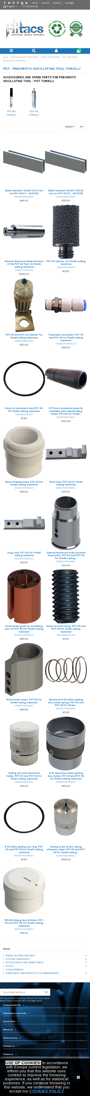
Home (35, 2)
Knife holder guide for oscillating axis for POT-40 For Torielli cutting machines (24, 629)
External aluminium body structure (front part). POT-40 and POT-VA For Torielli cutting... (66, 555)
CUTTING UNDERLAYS (18, 959)
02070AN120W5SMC (66, 267)
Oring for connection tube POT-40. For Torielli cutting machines (24, 410)
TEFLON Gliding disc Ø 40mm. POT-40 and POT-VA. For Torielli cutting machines (24, 923)
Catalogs (69, 2)
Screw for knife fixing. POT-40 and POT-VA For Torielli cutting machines (66, 629)
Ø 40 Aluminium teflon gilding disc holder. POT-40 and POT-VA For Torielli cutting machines (66, 776)
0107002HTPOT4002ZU (66, 782)
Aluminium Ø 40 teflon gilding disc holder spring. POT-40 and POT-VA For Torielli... (66, 702)
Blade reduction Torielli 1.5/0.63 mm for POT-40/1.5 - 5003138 (66, 192)
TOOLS (9, 966)
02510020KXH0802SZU (65, 343)
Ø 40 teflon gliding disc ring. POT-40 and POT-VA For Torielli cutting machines (24, 849)
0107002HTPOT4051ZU (24, 705)
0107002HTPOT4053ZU (66, 488)
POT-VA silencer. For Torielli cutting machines (66, 263)
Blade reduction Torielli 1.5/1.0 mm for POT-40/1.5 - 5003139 (24, 192)
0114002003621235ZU (66, 417)
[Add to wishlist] (19, 186)
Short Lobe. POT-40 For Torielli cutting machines (66, 483)
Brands (57, 2)
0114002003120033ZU (24, 782)
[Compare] (24, 186)
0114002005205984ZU (66, 855)
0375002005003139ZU (24, 197)
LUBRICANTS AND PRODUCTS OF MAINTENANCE (32, 973)
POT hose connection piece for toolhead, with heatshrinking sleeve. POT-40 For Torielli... (66, 411)
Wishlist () (31, 6)
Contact (46, 2)
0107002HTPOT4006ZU (66, 561)
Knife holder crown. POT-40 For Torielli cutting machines (24, 701)
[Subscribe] (46, 992)
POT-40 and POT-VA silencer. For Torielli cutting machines (24, 336)
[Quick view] (29, 186)
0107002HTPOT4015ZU (24, 558)
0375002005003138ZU (66, 197)
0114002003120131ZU (24, 414)
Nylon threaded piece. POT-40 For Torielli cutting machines (24, 483)
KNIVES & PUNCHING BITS (20, 955)
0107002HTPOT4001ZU (24, 929)
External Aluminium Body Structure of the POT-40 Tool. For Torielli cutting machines (24, 264)
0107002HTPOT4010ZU (24, 488)
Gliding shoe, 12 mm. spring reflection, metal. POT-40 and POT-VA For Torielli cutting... (66, 849)
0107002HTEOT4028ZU (24, 855)
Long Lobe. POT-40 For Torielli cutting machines (24, 554)
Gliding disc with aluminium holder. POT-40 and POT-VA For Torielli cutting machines (24, 776)
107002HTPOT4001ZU (24, 270)
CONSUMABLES (14, 969)
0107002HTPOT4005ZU (66, 708)
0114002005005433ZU (24, 341)
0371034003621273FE (66, 635)
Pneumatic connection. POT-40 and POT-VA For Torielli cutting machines (66, 337)
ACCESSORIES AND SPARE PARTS (25, 962)
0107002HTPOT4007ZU (24, 635)
